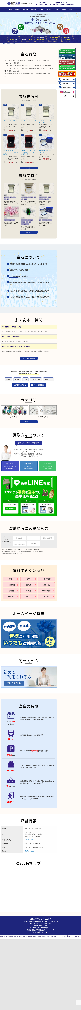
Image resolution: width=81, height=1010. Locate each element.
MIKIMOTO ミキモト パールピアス (46, 151)
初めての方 (17, 9)
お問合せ (55, 936)
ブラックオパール (25, 224)
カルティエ (8, 159)
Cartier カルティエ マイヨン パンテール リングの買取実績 (28, 152)
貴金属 (10, 124)
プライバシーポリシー (62, 936)
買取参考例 (33, 9)
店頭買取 (30, 936)
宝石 (5, 127)
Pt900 (5, 199)
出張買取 (34, 936)
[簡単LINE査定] (29, 495)
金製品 (42, 126)
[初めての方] (29, 676)
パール (45, 220)
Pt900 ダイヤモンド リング (10, 121)
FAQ (52, 936)
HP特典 (41, 9)
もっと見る (28, 168)
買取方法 (56, 9)
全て (11, 197)
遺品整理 (43, 936)
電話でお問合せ (21, 385)
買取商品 (25, 9)
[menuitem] (10, 9)
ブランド (47, 156)
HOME (10, 9)
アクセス (48, 936)
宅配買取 (39, 936)
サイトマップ (70, 936)
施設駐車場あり (29, 851)
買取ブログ (48, 9)
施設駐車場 (34, 751)
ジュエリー (46, 154)
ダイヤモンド (9, 126)
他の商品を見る (29, 421)
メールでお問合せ (39, 385)
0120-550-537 (29, 840)
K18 (22, 199)
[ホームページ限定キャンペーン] (29, 633)
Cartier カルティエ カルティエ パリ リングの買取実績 (10, 152)
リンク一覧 (76, 936)
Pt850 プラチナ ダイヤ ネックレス (45, 121)
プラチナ (15, 126)
